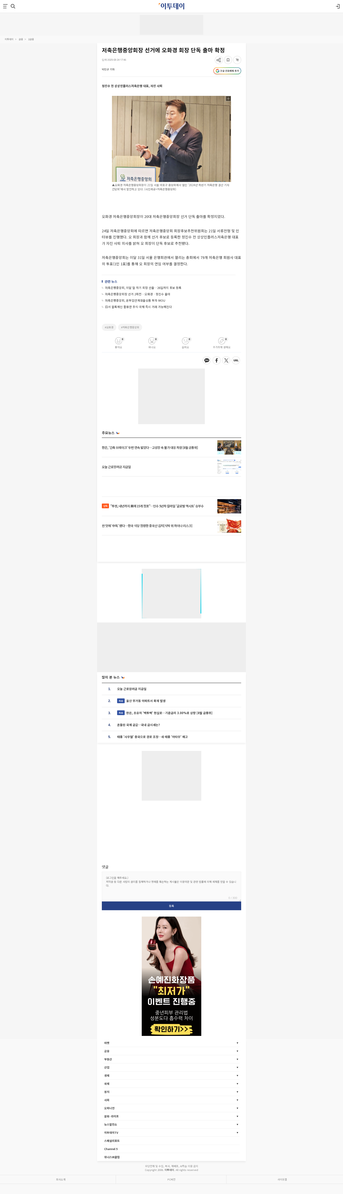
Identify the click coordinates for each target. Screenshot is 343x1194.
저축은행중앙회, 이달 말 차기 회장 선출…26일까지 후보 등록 (143, 288)
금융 (21, 39)
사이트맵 (282, 1179)
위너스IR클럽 (112, 1157)
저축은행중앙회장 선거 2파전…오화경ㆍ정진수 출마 (137, 294)
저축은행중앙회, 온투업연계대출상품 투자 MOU (135, 300)
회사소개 (61, 1179)
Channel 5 (111, 1149)
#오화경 (109, 327)
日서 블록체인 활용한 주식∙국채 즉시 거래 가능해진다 (138, 307)
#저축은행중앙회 (130, 327)
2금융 (31, 39)
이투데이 (9, 39)
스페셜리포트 (112, 1141)
